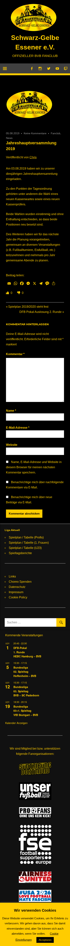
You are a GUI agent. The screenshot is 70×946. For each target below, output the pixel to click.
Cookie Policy (18, 597)
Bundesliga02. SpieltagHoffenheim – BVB (24, 672)
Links (12, 576)
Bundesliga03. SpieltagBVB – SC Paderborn (26, 691)
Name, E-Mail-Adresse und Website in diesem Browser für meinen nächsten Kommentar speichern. (34, 467)
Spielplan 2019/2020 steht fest (28, 306)
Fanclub (55, 133)
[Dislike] (19, 292)
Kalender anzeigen (16, 723)
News (9, 137)
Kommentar (15, 354)
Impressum (16, 592)
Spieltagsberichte (20, 553)
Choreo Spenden (20, 581)
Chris (33, 157)
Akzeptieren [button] (45, 940)
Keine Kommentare (35, 133)
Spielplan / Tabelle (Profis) (26, 537)
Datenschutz (17, 586)
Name (11, 410)
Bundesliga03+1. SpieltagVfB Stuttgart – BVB (25, 711)
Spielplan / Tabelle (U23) (25, 547)
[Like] (8, 292)
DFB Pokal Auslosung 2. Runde (40, 311)
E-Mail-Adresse (17, 427)
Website (11, 444)
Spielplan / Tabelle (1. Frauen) (29, 542)
